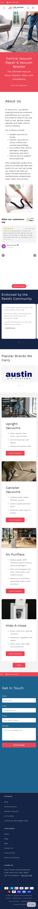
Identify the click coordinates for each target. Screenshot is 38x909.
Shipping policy (26, 901)
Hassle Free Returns (28, 674)
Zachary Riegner (17, 245)
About (6, 834)
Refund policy (17, 898)
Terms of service (14, 901)
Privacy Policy (9, 853)
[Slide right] (23, 342)
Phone (4, 716)
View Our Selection (19, 85)
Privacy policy (27, 898)
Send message (19, 745)
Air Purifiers (9, 816)
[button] (4, 8)
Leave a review (19, 286)
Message (5, 726)
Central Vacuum (10, 806)
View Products (15, 453)
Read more (11, 239)
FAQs (6, 839)
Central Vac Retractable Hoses (16, 821)
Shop (19, 665)
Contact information (19, 904)
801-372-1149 (7, 2)
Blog (5, 843)
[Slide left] (14, 342)
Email (4, 706)
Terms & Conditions (11, 857)
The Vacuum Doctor (18, 895)
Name (4, 696)
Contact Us (8, 848)
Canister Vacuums (11, 811)
